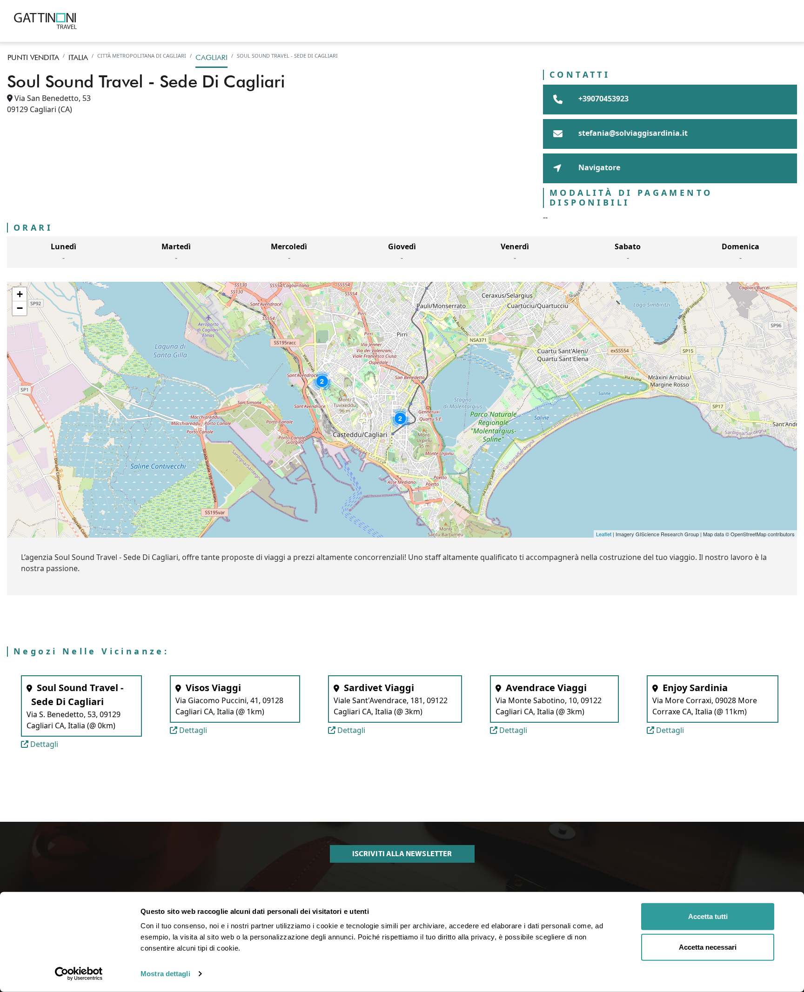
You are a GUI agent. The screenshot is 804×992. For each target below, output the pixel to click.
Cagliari (211, 57)
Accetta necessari (708, 947)
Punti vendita (33, 57)
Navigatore (598, 167)
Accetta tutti (708, 916)
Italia (78, 57)
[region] (402, 410)
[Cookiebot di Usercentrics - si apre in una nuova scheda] (79, 974)
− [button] (20, 308)
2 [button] (322, 381)
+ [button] (20, 294)
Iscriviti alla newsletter (402, 854)
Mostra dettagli (165, 974)
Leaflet (603, 534)
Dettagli (43, 744)
